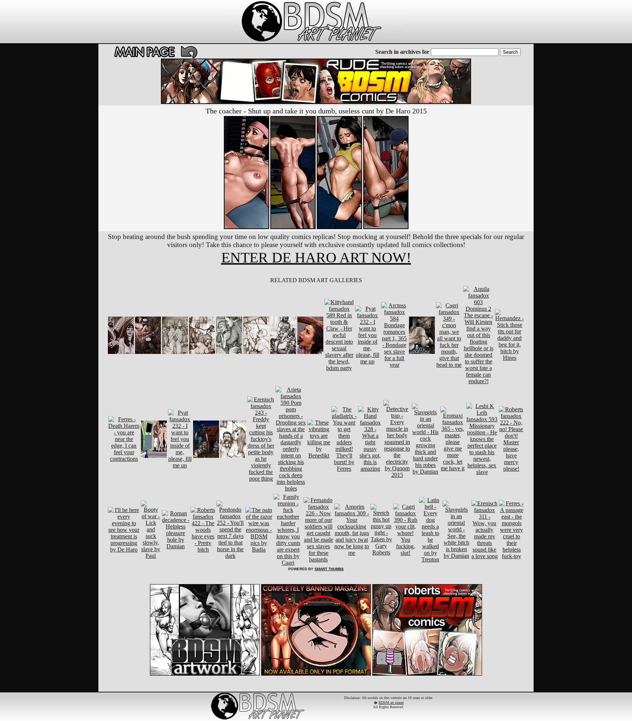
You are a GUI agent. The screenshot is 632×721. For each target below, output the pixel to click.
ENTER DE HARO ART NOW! (316, 257)
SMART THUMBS (329, 569)
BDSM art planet (391, 703)
